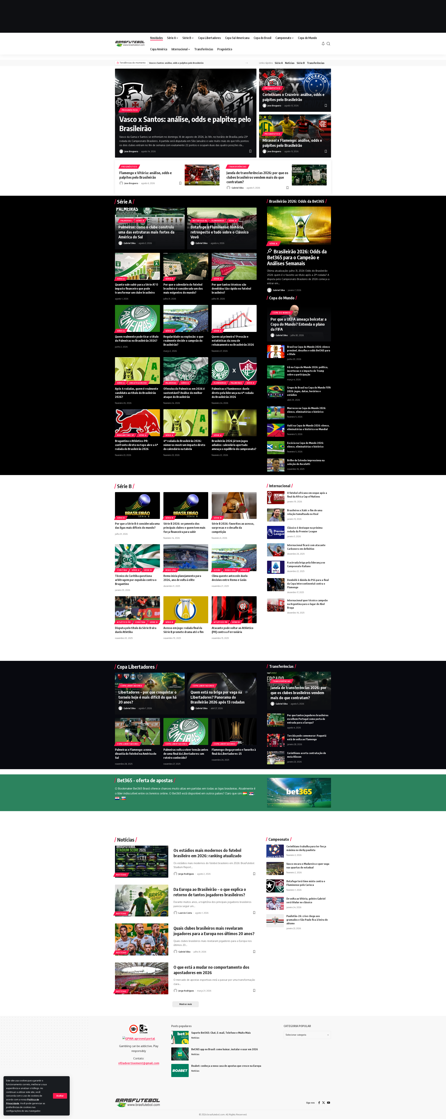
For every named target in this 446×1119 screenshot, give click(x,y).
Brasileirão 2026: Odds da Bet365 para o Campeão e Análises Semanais (296, 257)
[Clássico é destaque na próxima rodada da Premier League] (275, 532)
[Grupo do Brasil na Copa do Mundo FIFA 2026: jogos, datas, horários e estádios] (275, 392)
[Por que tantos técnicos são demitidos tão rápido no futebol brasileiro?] (234, 266)
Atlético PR (124, 622)
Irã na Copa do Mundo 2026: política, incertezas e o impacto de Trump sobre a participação (307, 371)
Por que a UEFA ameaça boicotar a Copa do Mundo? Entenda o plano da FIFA (298, 324)
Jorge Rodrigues (186, 873)
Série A (279, 62)
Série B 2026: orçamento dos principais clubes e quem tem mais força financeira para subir (184, 527)
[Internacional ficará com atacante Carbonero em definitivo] (275, 549)
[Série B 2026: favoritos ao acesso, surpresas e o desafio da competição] (234, 505)
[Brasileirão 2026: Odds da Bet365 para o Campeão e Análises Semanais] (299, 226)
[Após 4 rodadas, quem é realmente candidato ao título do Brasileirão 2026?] (137, 370)
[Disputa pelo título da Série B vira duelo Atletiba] (137, 609)
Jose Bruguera (131, 151)
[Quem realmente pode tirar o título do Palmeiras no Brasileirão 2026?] (137, 318)
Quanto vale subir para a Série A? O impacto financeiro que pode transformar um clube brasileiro (136, 288)
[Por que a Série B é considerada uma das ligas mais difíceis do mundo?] (137, 505)
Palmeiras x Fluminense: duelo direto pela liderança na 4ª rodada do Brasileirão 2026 (232, 392)
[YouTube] (328, 1102)
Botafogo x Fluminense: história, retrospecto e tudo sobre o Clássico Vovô (220, 231)
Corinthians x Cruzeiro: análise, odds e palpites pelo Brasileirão (293, 97)
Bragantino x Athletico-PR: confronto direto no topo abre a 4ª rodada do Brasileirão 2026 (136, 445)
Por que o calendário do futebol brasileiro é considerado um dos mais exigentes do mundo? (183, 288)
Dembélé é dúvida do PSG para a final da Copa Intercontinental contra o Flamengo (308, 583)
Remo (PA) (171, 570)
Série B (301, 62)
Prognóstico (130, 110)
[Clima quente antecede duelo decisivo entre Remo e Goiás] (234, 557)
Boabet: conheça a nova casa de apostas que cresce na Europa (226, 1065)
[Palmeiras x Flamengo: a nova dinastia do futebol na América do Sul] (137, 731)
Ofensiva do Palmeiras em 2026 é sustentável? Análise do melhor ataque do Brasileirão (184, 392)
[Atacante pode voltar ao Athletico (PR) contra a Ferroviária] (234, 609)
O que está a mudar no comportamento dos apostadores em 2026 (211, 969)
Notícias (289, 62)
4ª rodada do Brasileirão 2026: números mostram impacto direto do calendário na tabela (184, 445)
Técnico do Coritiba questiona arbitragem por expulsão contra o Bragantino (135, 580)
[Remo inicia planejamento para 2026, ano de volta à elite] (185, 557)
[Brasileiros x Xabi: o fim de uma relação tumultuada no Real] (275, 515)
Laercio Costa (185, 912)
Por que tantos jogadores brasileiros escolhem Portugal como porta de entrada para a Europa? (307, 719)
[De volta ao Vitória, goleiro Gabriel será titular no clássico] (275, 903)
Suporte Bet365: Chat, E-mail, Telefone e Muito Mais (221, 1032)
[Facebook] (319, 1102)
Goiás (217, 570)
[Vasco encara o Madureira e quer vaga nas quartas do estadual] (275, 868)
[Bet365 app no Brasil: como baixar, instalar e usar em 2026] (180, 1053)
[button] (60, 1096)
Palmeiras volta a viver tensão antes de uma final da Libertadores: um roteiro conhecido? (185, 753)
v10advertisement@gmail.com (138, 1063)
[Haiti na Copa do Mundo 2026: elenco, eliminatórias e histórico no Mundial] (275, 430)
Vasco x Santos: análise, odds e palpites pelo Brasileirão (176, 62)
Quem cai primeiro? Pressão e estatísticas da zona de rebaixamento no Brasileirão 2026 (233, 340)
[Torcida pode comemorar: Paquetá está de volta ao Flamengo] (275, 740)
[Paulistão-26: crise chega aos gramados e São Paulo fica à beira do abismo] (275, 920)
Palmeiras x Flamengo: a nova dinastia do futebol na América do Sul (135, 753)
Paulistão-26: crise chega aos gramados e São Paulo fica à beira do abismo (307, 920)
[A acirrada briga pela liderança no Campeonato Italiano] (275, 567)
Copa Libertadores (131, 686)
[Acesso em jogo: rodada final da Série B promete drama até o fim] (185, 609)
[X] (323, 1102)
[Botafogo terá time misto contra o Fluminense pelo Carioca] (275, 885)
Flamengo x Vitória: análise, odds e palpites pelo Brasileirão (145, 174)
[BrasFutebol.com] (130, 43)
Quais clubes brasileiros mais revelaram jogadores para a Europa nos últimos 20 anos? (214, 930)
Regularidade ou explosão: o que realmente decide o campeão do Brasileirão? (183, 340)
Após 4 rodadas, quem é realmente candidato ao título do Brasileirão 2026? (136, 392)
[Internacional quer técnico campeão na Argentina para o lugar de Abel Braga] (275, 605)
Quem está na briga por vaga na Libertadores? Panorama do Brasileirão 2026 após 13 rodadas (218, 697)
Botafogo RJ (200, 221)
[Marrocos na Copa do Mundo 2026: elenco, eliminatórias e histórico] (275, 412)
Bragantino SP (125, 435)
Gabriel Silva (238, 187)
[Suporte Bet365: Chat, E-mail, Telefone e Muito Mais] (180, 1037)
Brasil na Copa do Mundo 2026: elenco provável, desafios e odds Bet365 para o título (308, 350)
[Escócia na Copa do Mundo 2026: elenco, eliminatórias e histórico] (275, 447)
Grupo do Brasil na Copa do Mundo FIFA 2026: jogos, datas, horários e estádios (309, 391)
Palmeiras (126, 221)
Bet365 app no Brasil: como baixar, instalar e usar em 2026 (224, 1049)
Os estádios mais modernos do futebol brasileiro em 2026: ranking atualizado (207, 853)
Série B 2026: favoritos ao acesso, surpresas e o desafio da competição (233, 527)
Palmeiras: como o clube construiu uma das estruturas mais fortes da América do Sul (146, 231)
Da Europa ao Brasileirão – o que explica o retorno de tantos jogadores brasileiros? (210, 892)
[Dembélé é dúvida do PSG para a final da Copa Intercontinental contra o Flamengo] (275, 584)
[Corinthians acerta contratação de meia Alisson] (275, 757)
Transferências (315, 62)
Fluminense (218, 221)
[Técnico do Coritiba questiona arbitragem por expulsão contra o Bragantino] (137, 557)
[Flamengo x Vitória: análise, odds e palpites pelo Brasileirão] (202, 175)
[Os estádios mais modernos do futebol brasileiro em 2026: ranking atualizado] (141, 861)
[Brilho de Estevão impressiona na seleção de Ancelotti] (275, 465)
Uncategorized (138, 383)
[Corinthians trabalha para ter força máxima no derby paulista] (275, 851)
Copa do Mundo (281, 313)
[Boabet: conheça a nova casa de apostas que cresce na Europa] (180, 1070)
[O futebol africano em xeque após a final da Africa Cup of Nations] (275, 497)
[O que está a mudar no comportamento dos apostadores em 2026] (141, 978)
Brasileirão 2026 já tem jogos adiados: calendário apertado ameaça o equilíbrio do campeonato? (234, 445)
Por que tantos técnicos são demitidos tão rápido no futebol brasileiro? (231, 288)
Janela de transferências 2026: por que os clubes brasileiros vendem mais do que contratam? (257, 177)
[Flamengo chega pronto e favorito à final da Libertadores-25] (234, 731)
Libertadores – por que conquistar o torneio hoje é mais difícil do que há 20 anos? (147, 697)
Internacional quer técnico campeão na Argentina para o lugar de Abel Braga (307, 604)
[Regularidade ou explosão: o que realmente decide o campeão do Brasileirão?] (185, 318)
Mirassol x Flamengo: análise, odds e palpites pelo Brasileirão (292, 143)
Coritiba (122, 570)
